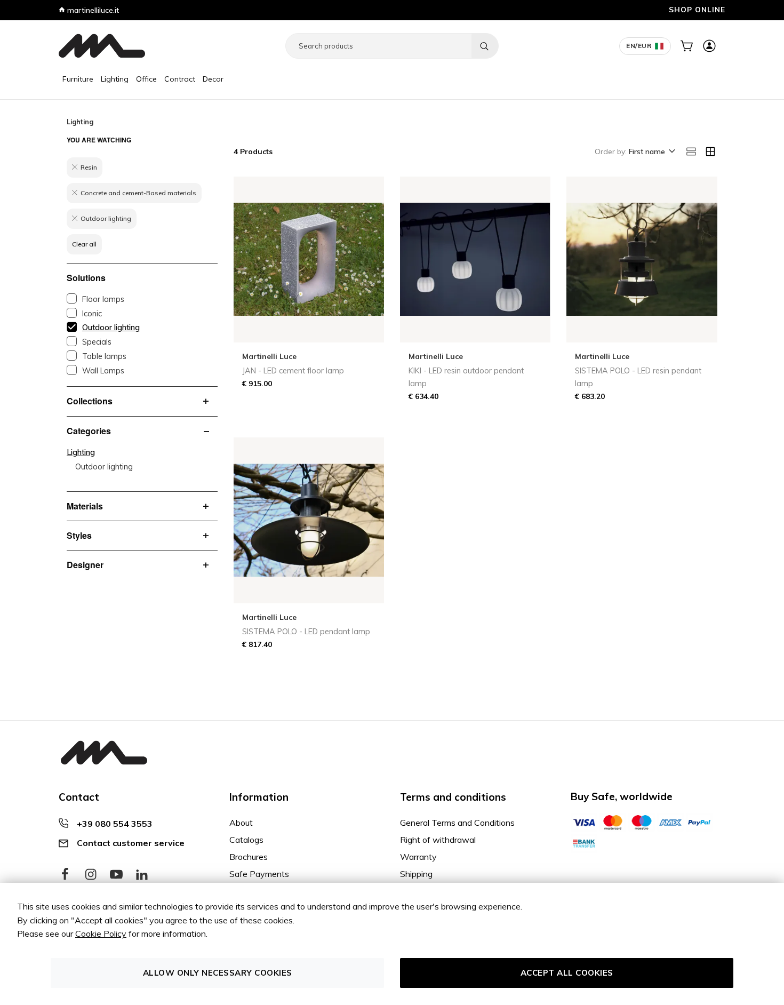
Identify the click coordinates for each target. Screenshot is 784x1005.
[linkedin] (141, 875)
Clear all (84, 244)
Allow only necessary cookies (217, 973)
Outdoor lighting (111, 327)
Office (146, 79)
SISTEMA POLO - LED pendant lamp (306, 631)
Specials (96, 342)
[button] (651, 152)
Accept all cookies (567, 973)
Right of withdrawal (438, 839)
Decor (213, 79)
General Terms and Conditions (457, 822)
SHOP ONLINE (697, 9)
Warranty (418, 856)
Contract (179, 79)
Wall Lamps (103, 371)
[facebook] (65, 875)
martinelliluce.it (92, 10)
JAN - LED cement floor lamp (293, 371)
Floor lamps (103, 299)
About (241, 822)
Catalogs (246, 839)
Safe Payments (259, 874)
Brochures (248, 856)
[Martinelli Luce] (102, 46)
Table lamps (104, 356)
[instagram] (90, 875)
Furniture (77, 79)
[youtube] (116, 875)
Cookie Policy (100, 933)
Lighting (115, 79)
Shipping (416, 874)
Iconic (92, 313)
